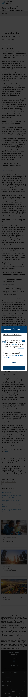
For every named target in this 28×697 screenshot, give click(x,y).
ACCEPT (14, 368)
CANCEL (14, 362)
